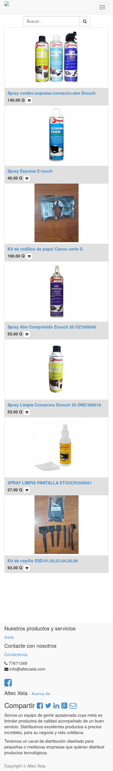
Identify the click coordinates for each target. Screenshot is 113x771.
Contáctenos (16, 654)
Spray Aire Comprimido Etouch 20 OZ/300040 (52, 327)
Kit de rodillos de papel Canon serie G (45, 249)
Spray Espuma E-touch (30, 171)
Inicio (9, 637)
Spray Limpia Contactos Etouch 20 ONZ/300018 (54, 405)
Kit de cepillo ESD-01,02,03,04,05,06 (43, 560)
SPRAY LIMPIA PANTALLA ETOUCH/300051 (50, 483)
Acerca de (41, 693)
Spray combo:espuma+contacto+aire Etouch (52, 93)
